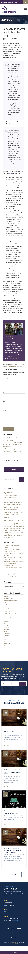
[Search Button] (25, 2)
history (22, 528)
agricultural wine (8, 598)
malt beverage (7, 633)
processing (9, 537)
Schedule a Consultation (9, 2)
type (5, 524)
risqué (16, 507)
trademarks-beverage (10, 510)
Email (4, 401)
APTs (6, 366)
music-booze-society (12, 495)
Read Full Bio (14, 359)
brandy (5, 604)
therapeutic (8, 524)
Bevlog (10, 729)
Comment (6, 378)
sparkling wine (7, 643)
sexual (6, 515)
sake (5, 641)
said (12, 124)
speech (12, 507)
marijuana (6, 635)
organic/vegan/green (13, 530)
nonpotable (7, 637)
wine (5, 651)
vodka (5, 647)
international (6, 495)
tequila (5, 645)
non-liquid (19, 497)
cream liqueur (7, 608)
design (6, 500)
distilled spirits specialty (10, 614)
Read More (6, 745)
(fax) (13, 905)
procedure (19, 366)
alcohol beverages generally (16, 364)
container (7, 533)
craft (9, 526)
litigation (10, 504)
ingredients (8, 492)
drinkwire (20, 493)
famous (12, 533)
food (5, 620)
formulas (16, 532)
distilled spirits (7, 612)
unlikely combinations (10, 497)
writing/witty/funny (9, 502)
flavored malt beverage (10, 616)
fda (19, 530)
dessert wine (7, 610)
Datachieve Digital (14, 943)
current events (15, 526)
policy (10, 366)
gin (4, 623)
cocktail (6, 606)
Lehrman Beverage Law (9, 9)
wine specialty (7, 653)
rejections (6, 526)
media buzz (12, 514)
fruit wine (6, 621)
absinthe (6, 596)
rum (5, 639)
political (14, 366)
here (10, 173)
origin (12, 524)
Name (5, 392)
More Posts (14, 874)
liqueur (5, 631)
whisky (5, 649)
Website (5, 410)
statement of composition (14, 528)
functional (16, 493)
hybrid (17, 514)
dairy (18, 509)
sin (15, 500)
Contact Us (7, 911)
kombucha (6, 629)
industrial (6, 627)
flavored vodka (7, 618)
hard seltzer (7, 625)
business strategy (18, 512)
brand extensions (11, 499)
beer (5, 602)
